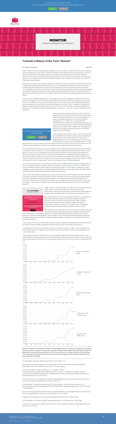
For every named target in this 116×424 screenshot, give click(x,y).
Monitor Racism (21, 416)
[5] (39, 158)
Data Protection (27, 421)
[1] (31, 108)
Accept (52, 9)
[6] (50, 167)
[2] (29, 110)
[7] (30, 180)
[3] (79, 125)
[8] (27, 184)
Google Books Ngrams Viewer (69, 165)
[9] (35, 219)
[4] (87, 143)
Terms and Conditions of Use (16, 421)
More (63, 9)
